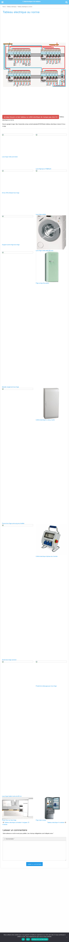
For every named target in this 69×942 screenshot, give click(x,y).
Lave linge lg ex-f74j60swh (43, 169)
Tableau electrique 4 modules (55, 822)
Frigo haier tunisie (41, 820)
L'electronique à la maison (32, 1)
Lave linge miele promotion (10, 157)
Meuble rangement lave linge (10, 387)
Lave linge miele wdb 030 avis (44, 250)
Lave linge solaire (41, 214)
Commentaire (10, 839)
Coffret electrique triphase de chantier (47, 556)
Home (4, 6)
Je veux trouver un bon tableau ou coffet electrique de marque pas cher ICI (31, 117)
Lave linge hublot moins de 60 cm (12, 796)
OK (23, 939)
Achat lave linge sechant (9, 660)
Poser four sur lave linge (9, 820)
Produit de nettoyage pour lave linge (46, 686)
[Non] (67, 937)
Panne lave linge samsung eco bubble (13, 523)
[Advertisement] (34, 28)
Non (28, 939)
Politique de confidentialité (40, 939)
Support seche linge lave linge (10, 244)
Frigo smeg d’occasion (42, 283)
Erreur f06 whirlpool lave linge (10, 193)
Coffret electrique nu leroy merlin (45, 420)
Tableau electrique (11, 6)
